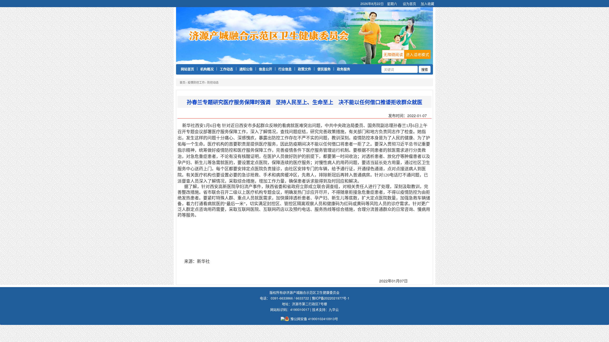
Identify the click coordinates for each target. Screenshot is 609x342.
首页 (182, 82)
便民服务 (324, 68)
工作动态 (226, 68)
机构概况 (207, 68)
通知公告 (246, 68)
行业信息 (285, 68)
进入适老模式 (417, 54)
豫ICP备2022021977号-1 (330, 298)
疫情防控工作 (196, 82)
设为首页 (409, 3)
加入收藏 (427, 3)
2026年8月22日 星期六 (379, 3)
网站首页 (187, 68)
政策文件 (304, 68)
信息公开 (265, 68)
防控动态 (213, 82)
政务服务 (343, 68)
